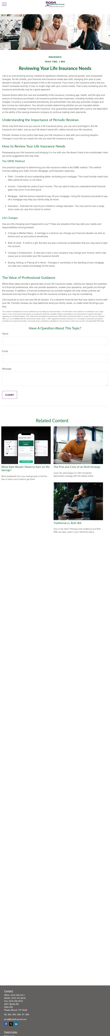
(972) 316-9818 (18, 998)
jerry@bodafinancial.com (15, 1019)
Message (6, 368)
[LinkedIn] (16, 1024)
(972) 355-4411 (18, 995)
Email (5, 351)
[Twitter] (11, 1024)
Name (5, 333)
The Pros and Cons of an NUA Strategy (77, 467)
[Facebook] (6, 1024)
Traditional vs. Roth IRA (67, 523)
